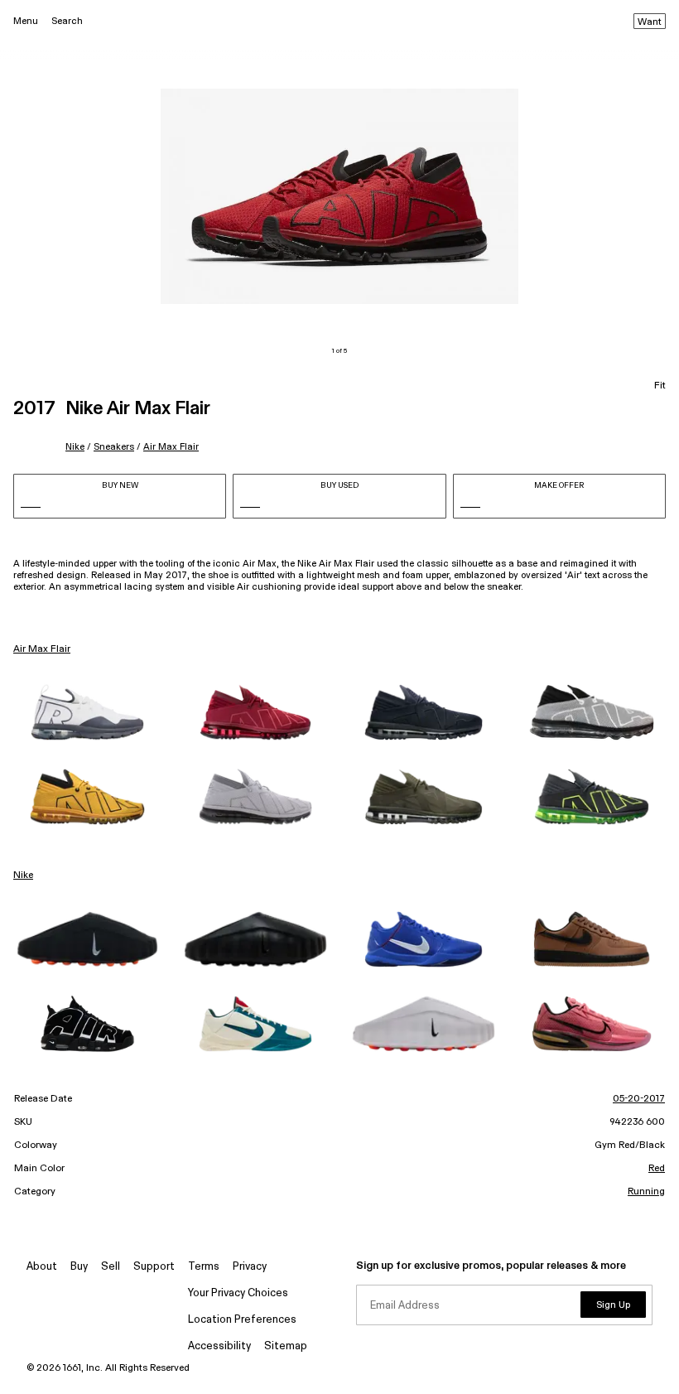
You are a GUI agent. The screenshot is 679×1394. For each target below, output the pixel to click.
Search (67, 21)
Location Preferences (242, 1319)
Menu (25, 21)
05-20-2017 (639, 1099)
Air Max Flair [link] (41, 649)
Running (646, 1192)
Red (656, 1169)
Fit (660, 386)
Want (650, 22)
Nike (74, 446)
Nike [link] (23, 875)
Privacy (250, 1266)
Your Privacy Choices (238, 1293)
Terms (203, 1266)
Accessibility (219, 1346)
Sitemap (285, 1346)
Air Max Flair (171, 446)
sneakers (114, 446)
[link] (87, 712)
